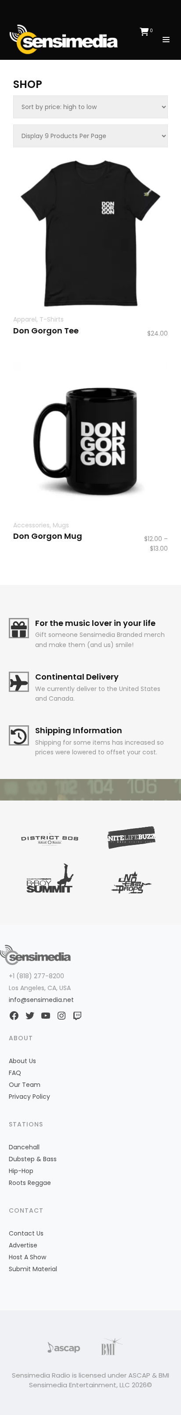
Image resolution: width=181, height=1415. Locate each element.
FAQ (15, 1072)
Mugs (61, 525)
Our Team (24, 1084)
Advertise (23, 1245)
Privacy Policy (29, 1096)
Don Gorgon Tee (46, 330)
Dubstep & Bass (33, 1159)
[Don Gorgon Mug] (90, 439)
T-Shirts (52, 319)
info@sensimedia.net (41, 999)
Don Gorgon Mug (47, 535)
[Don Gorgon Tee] (90, 233)
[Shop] (66, 38)
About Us (22, 1061)
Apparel (24, 319)
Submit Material (33, 1269)
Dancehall (24, 1147)
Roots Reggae (30, 1182)
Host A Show (27, 1257)
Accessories (31, 525)
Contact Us (26, 1233)
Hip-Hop (21, 1170)
